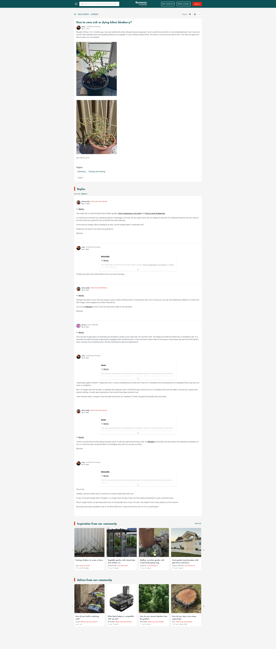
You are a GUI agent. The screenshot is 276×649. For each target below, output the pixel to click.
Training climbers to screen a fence (89, 560)
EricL (173, 621)
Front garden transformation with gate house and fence (185, 561)
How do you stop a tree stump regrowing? (184, 617)
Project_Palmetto (178, 565)
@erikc (81, 209)
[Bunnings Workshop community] (141, 4)
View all (198, 523)
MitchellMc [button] (86, 201)
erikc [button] (83, 27)
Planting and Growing (97, 171)
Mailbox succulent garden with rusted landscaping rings (152, 561)
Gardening (81, 171)
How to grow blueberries (155, 213)
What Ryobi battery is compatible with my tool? (121, 617)
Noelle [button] (84, 325)
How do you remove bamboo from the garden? (153, 617)
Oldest (83, 194)
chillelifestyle (112, 565)
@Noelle (88, 307)
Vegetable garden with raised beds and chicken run (121, 561)
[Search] (82, 4)
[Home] (75, 14)
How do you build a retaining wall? (87, 617)
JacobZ (78, 621)
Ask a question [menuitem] (168, 4)
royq (76, 565)
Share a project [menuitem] (184, 4)
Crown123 (143, 565)
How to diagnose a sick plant (129, 213)
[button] (78, 27)
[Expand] (138, 269)
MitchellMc (111, 621)
